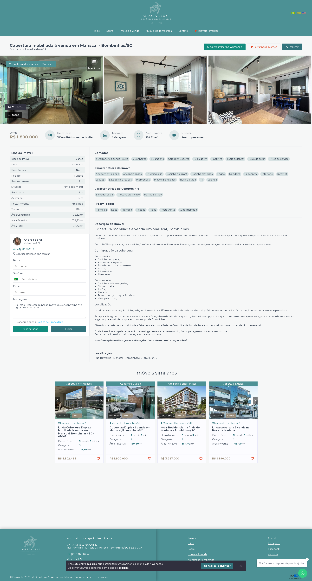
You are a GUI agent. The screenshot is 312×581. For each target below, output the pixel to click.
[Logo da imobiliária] (31, 545)
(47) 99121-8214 (25, 249)
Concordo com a (39, 322)
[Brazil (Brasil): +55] (17, 279)
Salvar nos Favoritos (265, 46)
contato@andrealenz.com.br (33, 254)
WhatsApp (32, 329)
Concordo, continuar (217, 565)
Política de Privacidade (50, 322)
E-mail (68, 329)
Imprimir (294, 46)
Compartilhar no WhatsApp (226, 46)
